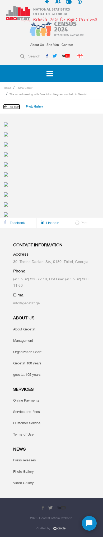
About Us (37, 45)
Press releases (24, 460)
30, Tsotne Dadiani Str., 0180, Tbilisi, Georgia (50, 261)
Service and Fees (26, 411)
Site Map (52, 45)
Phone (19, 271)
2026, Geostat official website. (51, 518)
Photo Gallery (24, 87)
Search (34, 56)
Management (23, 340)
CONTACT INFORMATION (38, 244)
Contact (67, 45)
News (19, 449)
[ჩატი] (89, 523)
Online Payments (26, 400)
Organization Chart (27, 352)
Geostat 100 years (27, 363)
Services (23, 389)
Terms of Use (23, 434)
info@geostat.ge (26, 303)
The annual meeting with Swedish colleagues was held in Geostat (48, 94)
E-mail (19, 294)
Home (7, 87)
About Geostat (24, 329)
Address (21, 254)
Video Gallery (23, 483)
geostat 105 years (27, 374)
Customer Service (26, 423)
